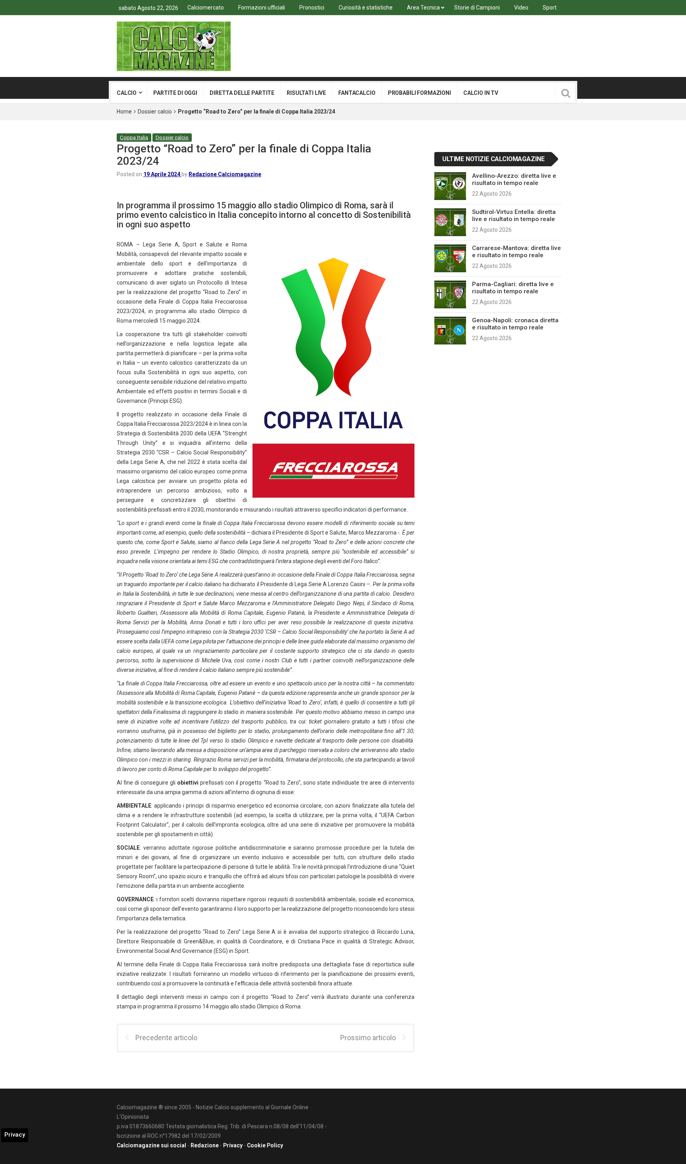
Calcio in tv (480, 93)
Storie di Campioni (477, 7)
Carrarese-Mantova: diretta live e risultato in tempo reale (516, 251)
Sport (550, 7)
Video (521, 7)
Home (124, 111)
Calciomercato (205, 7)
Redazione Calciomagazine (225, 174)
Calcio (127, 93)
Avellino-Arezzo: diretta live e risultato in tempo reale (514, 179)
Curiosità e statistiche (366, 7)
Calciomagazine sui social (151, 1145)
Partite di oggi (175, 93)
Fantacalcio (356, 93)
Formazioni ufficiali (261, 7)
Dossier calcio (155, 111)
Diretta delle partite (242, 93)
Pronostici (311, 7)
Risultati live (306, 93)
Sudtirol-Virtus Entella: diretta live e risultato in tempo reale (514, 215)
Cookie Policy (265, 1145)
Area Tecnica (423, 7)
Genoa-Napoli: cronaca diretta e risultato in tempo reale (515, 324)
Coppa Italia (134, 137)
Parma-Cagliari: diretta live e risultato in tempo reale (513, 288)
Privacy (233, 1145)
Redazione (205, 1145)
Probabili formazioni (419, 93)
